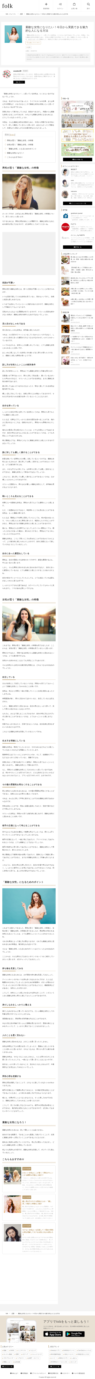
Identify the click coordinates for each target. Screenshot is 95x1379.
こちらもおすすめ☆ (15, 157)
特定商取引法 (54, 1373)
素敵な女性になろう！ (15, 153)
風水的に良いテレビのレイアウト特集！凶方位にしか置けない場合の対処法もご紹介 (82, 280)
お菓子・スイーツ (33, 1358)
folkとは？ (15, 1373)
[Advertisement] (29, 253)
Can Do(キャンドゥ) (84, 1350)
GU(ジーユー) (69, 1354)
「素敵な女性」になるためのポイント (22, 149)
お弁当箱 (17, 1362)
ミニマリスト (22, 1350)
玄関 (17, 1354)
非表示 (12, 135)
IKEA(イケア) (63, 1358)
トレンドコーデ (37, 1354)
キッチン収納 (7, 1354)
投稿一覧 (18, 82)
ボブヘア (25, 1354)
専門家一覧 (78, 247)
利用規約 (25, 1373)
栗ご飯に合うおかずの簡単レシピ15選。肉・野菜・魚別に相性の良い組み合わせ (82, 259)
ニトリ (53, 1358)
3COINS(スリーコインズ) (59, 1362)
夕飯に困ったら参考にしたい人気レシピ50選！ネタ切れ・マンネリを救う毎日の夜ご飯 (82, 291)
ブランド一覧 (55, 1366)
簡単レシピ (6, 1362)
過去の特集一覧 (78, 159)
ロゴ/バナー (66, 1373)
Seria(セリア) (55, 1350)
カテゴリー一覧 (8, 1366)
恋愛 (29, 47)
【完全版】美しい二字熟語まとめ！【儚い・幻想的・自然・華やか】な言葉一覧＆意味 (82, 270)
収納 (4, 1350)
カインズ (73, 1362)
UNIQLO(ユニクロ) (83, 1354)
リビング (33, 1350)
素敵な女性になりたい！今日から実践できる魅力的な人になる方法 (39, 1313)
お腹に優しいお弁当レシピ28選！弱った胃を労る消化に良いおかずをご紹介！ (82, 301)
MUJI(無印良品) (56, 1354)
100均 (12, 1350)
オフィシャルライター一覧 (78, 203)
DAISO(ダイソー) (68, 1350)
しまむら (74, 1358)
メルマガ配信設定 (79, 1373)
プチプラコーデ (8, 1358)
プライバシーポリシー (39, 1373)
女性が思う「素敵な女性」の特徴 (20, 145)
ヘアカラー (20, 1358)
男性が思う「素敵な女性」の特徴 (20, 140)
